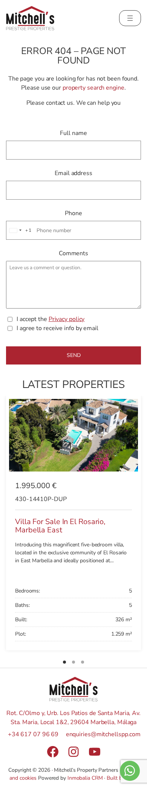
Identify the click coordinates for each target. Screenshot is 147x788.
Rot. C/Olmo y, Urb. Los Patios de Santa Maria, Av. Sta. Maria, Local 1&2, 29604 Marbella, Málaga (73, 717)
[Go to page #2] (73, 662)
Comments (73, 253)
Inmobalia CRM (85, 778)
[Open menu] (130, 18)
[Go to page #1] (64, 662)
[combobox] (19, 230)
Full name (73, 133)
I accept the (50, 319)
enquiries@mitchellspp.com (103, 734)
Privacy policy (67, 319)
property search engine (93, 88)
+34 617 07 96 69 (33, 734)
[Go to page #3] (82, 662)
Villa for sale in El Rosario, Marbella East (60, 526)
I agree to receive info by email (57, 328)
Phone (73, 213)
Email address (73, 173)
